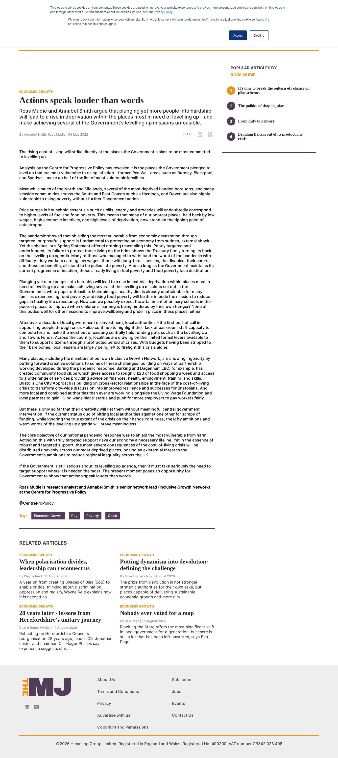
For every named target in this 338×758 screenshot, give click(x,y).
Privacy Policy (163, 12)
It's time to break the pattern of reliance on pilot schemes (274, 90)
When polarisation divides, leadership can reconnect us (54, 564)
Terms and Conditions (118, 691)
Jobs (176, 691)
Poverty (92, 515)
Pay (74, 515)
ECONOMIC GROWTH (36, 92)
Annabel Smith (35, 134)
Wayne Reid (33, 576)
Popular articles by (254, 67)
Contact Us (182, 715)
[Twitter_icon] (36, 707)
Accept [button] (237, 35)
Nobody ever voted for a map (157, 613)
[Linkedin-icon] (27, 707)
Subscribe (181, 679)
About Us (106, 679)
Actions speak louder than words (81, 100)
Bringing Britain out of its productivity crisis (270, 136)
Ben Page (132, 621)
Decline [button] (259, 35)
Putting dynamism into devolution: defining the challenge (164, 564)
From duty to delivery (256, 121)
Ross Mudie (57, 134)
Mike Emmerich (136, 576)
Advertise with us (113, 715)
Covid (112, 515)
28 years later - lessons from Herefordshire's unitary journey (60, 616)
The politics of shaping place (261, 106)
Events (178, 703)
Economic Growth (48, 515)
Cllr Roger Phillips (37, 628)
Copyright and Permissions (123, 727)
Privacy (104, 703)
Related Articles (43, 543)
